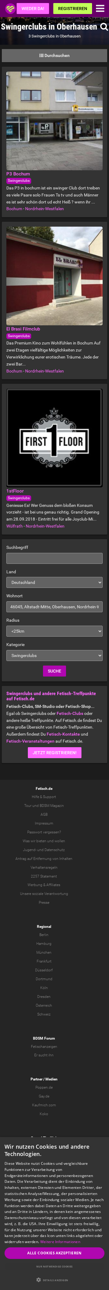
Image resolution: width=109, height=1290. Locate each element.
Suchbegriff (17, 547)
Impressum (44, 823)
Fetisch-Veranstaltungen (30, 741)
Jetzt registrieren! (55, 752)
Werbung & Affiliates (44, 885)
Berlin (43, 935)
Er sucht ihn (44, 1055)
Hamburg (43, 944)
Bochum (14, 208)
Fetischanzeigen (44, 1046)
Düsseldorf (44, 970)
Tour (27, 806)
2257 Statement (44, 876)
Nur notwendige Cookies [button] (54, 1266)
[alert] (54, 1213)
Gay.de (44, 1096)
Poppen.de (44, 1087)
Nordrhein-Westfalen (44, 208)
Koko (44, 1114)
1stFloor (15, 491)
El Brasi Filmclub (23, 329)
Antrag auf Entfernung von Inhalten (43, 859)
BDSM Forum (44, 1038)
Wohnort (14, 595)
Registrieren (72, 8)
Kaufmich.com (44, 1105)
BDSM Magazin (52, 806)
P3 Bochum (18, 174)
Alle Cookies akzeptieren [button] (54, 1253)
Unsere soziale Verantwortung (44, 894)
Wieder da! (32, 8)
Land (11, 571)
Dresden (44, 997)
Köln (44, 988)
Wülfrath (14, 526)
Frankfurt (44, 961)
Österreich (44, 1005)
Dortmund (44, 979)
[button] (54, 1280)
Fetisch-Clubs (70, 713)
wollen (59, 841)
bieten (41, 841)
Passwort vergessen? (44, 832)
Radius (12, 620)
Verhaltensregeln (44, 867)
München (43, 952)
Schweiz (44, 1014)
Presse (44, 902)
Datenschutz (55, 850)
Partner (36, 1079)
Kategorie (15, 644)
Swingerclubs (19, 180)
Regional (44, 926)
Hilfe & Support (44, 797)
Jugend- (29, 850)
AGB (44, 814)
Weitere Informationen (60, 1241)
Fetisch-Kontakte (63, 734)
